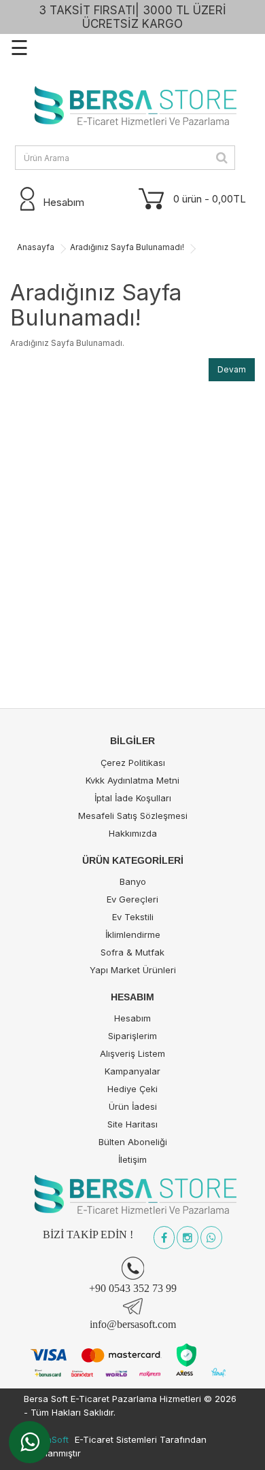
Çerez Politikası (133, 762)
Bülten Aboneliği (133, 1141)
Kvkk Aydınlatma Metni (132, 780)
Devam (231, 369)
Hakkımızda (133, 833)
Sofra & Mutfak (132, 952)
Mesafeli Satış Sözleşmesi (133, 815)
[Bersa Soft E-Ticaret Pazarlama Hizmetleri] (132, 106)
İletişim (132, 1159)
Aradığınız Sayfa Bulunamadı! (127, 247)
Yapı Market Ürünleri (133, 969)
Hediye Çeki (132, 1088)
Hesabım (132, 1018)
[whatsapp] (211, 1238)
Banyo (133, 881)
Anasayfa (35, 247)
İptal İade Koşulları (132, 797)
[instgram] (187, 1238)
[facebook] (164, 1238)
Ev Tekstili (133, 916)
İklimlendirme (132, 934)
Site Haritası (132, 1124)
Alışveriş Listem (132, 1053)
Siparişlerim (132, 1035)
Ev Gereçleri (132, 899)
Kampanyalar (132, 1071)
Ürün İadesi (133, 1106)
